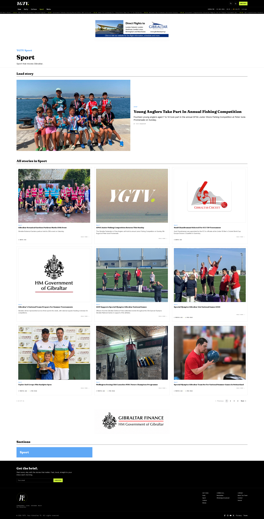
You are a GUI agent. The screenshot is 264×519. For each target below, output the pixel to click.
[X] (233, 515)
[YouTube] (230, 515)
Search (240, 500)
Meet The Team (243, 495)
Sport (42, 9)
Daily (26, 9)
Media (49, 9)
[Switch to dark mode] (235, 3)
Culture (34, 9)
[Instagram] (228, 515)
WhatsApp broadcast (223, 498)
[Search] (230, 3)
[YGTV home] (22, 3)
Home (19, 9)
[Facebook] (225, 515)
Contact (240, 498)
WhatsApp (243, 3)
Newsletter (220, 495)
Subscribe (58, 480)
